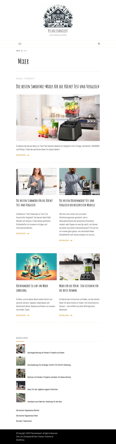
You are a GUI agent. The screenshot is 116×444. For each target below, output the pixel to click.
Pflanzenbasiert (58, 31)
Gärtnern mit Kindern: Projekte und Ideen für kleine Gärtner (49, 377)
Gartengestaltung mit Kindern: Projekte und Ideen (46, 352)
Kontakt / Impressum (24, 421)
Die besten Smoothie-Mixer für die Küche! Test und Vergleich (57, 86)
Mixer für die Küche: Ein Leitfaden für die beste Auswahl (78, 288)
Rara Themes (39, 436)
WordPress (20, 440)
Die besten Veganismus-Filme (27, 415)
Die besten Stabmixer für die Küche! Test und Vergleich (34, 202)
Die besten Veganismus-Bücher (27, 410)
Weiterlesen (21, 155)
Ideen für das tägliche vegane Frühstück (43, 389)
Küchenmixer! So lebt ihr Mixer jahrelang (32, 288)
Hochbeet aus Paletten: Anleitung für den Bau (45, 401)
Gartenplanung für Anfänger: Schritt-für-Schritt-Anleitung (49, 365)
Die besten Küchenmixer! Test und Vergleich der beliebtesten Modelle (77, 202)
